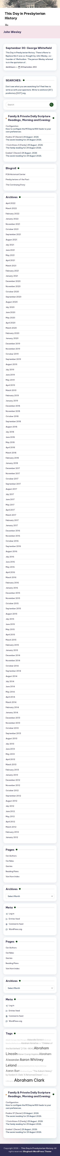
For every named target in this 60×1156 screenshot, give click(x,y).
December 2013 (13, 718)
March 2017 (11, 515)
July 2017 (10, 494)
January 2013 (12, 775)
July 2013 (10, 743)
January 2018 (12, 463)
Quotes (9, 866)
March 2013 (11, 764)
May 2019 (10, 380)
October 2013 (12, 728)
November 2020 (13, 286)
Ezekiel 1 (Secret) (13, 153)
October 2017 (12, 478)
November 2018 (13, 411)
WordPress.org (15, 929)
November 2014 (13, 660)
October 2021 (12, 229)
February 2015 (12, 645)
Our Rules (10, 861)
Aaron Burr (13, 1070)
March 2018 (11, 452)
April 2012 (10, 821)
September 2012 (13, 795)
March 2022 (11, 208)
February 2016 (12, 582)
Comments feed (16, 924)
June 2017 (10, 499)
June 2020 (10, 312)
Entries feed (14, 918)
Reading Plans (12, 871)
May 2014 (10, 692)
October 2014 (12, 666)
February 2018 (12, 458)
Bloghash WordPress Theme (37, 1151)
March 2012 (11, 827)
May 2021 (10, 255)
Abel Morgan (22, 1040)
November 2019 (13, 348)
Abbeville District (35, 1040)
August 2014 (11, 676)
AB (40, 1043)
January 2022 (12, 219)
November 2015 (13, 598)
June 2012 (10, 811)
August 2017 (11, 489)
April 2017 (10, 510)
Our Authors (11, 856)
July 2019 (10, 369)
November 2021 (13, 224)
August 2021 (11, 239)
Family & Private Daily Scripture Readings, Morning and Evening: (29, 118)
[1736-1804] (27, 1048)
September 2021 (13, 234)
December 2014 (13, 655)
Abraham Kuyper (26, 1071)
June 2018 (10, 437)
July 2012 (10, 806)
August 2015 (11, 614)
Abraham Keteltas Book (26, 1066)
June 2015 (10, 624)
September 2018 (13, 421)
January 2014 (12, 712)
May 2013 (10, 754)
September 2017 (13, 484)
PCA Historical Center (15, 174)
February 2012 (12, 832)
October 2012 (12, 790)
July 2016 (10, 556)
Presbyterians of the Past (17, 179)
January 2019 (12, 400)
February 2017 (12, 520)
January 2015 (12, 650)
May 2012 (10, 816)
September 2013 (13, 733)
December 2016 (13, 530)
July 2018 (10, 432)
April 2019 (10, 385)
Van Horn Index (13, 876)
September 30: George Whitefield (29, 48)
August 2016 (11, 551)
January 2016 (12, 588)
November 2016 (13, 536)
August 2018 (11, 426)
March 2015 (11, 640)
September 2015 (13, 608)
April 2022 (10, 203)
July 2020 (10, 307)
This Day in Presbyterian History (25, 15)
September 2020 (13, 296)
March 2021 (11, 265)
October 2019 (12, 354)
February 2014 (12, 707)
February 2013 (12, 769)
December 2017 (13, 468)
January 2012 (12, 837)
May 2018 (10, 442)
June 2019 (10, 374)
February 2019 (12, 395)
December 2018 (13, 406)
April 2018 (10, 447)
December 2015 (13, 593)
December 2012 (13, 780)
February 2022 (12, 213)
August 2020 (12, 302)
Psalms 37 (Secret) (14, 137)
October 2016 (12, 541)
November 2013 (13, 723)
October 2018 (12, 416)
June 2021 (10, 250)
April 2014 (10, 697)
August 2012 (11, 801)
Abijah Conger (11, 1040)
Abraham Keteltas (30, 1043)
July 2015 (10, 619)
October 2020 (12, 291)
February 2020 (12, 333)
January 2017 (12, 525)
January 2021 (12, 276)
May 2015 (10, 629)
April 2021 (10, 260)
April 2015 (10, 634)
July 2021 (10, 245)
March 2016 (11, 577)
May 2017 (10, 504)
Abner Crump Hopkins (28, 1054)
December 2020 (13, 281)
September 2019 (13, 359)
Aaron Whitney (40, 1066)
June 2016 (10, 562)
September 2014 (13, 671)
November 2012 (13, 785)
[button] (51, 105)
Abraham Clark (29, 1080)
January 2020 (12, 338)
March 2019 (11, 390)
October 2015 (12, 603)
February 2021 (12, 271)
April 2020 (10, 322)
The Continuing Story (15, 184)
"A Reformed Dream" (33, 1075)
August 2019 (11, 364)
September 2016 (13, 546)
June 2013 (10, 749)
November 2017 (13, 473)
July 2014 (10, 681)
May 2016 (10, 567)
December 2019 (13, 343)
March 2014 (11, 702)
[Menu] (6, 25)
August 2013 (11, 738)
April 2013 (10, 759)
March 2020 (11, 328)
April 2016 (10, 572)
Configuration (12, 126)
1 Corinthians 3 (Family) (16, 145)
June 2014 (10, 686)
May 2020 (10, 317)
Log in (11, 913)
